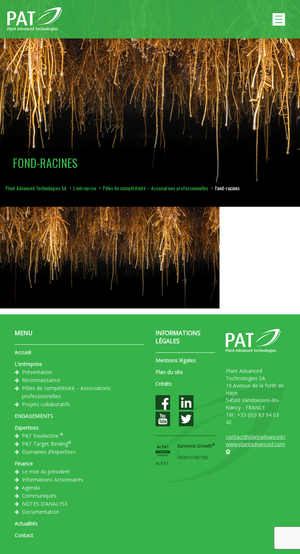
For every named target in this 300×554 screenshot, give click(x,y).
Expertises (27, 427)
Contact (24, 535)
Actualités (26, 523)
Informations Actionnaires (52, 479)
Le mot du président (46, 471)
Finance (24, 463)
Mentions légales (175, 360)
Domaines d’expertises (49, 451)
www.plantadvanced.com (255, 444)
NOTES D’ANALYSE (45, 503)
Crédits (163, 383)
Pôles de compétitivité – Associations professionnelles (66, 392)
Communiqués (39, 495)
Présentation (37, 371)
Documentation (40, 511)
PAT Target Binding (46, 443)
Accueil (23, 352)
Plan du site (169, 371)
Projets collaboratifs (46, 404)
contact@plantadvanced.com (260, 436)
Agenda (31, 487)
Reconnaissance (41, 380)
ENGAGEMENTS (34, 415)
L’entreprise (28, 363)
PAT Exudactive (42, 435)
